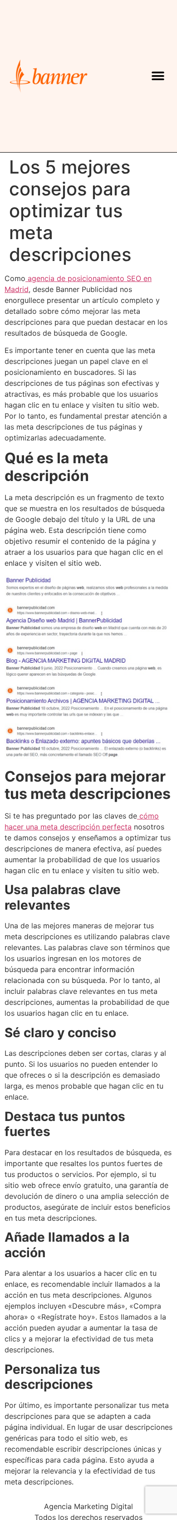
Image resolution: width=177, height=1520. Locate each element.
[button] (158, 76)
